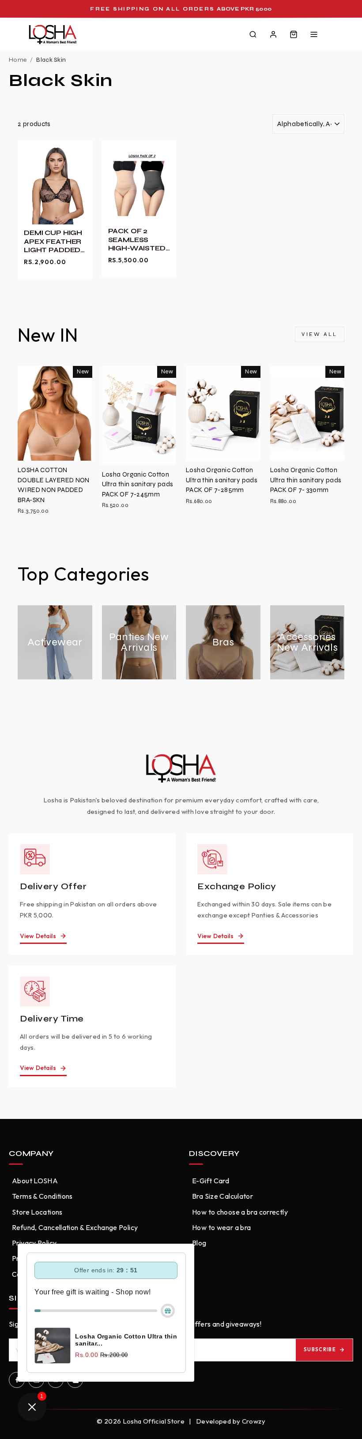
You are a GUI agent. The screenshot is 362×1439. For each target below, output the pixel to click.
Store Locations (37, 1211)
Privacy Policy (34, 1242)
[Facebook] (17, 1380)
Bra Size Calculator (222, 1196)
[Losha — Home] (53, 34)
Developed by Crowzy (230, 1421)
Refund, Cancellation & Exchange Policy (75, 1227)
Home (17, 59)
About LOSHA (35, 1180)
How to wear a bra (221, 1227)
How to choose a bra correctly (240, 1211)
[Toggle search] (253, 34)
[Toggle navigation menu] (314, 34)
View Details (38, 936)
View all (320, 334)
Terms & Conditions (42, 1196)
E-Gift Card (210, 1180)
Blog (199, 1242)
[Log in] (273, 34)
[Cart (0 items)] (293, 34)
